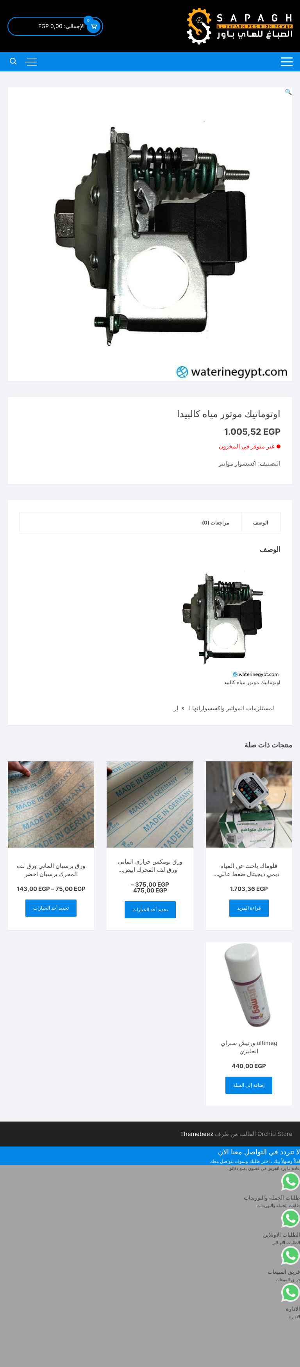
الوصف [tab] (260, 522)
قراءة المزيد (249, 908)
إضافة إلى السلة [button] (248, 1085)
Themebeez (196, 1134)
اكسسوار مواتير (238, 463)
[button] (288, 92)
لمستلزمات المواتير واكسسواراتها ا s (230, 708)
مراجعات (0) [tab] (215, 522)
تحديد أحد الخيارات (150, 909)
